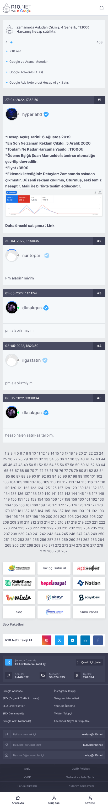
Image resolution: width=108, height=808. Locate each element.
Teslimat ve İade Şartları (81, 777)
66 (11, 470)
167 (28, 505)
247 (79, 534)
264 (101, 539)
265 (8, 545)
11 (38, 453)
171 (54, 505)
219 (81, 522)
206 (92, 516)
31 (36, 459)
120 (13, 488)
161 (87, 499)
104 (12, 482)
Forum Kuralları (27, 785)
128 (67, 488)
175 (80, 505)
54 (51, 465)
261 (79, 539)
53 (46, 465)
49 (26, 465)
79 (76, 470)
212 (33, 522)
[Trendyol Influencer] (19, 597)
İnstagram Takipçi (65, 690)
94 (54, 476)
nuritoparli (32, 255)
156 (54, 499)
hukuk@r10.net (93, 744)
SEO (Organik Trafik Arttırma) (21, 698)
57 (67, 465)
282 (64, 551)
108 (39, 482)
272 (58, 545)
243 (50, 534)
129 (74, 488)
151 (20, 499)
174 (74, 505)
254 (28, 539)
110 (53, 482)
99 (80, 476)
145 (81, 493)
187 (60, 511)
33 (46, 459)
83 (96, 470)
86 (13, 476)
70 (32, 470)
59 (77, 465)
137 (27, 493)
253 (21, 539)
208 (6, 522)
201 (56, 516)
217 (67, 522)
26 (10, 459)
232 (72, 528)
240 (28, 534)
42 (92, 459)
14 (52, 453)
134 (7, 493)
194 (8, 516)
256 (43, 539)
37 (67, 459)
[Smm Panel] (89, 568)
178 (100, 505)
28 (20, 459)
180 (14, 511)
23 (96, 453)
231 (65, 528)
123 (33, 488)
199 (42, 516)
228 (43, 528)
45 (5, 465)
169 (42, 505)
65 (6, 470)
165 (15, 505)
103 (6, 482)
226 (28, 528)
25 (5, 459)
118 (102, 482)
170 (48, 505)
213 (40, 522)
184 (40, 511)
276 (86, 545)
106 (26, 482)
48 (20, 465)
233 (79, 528)
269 (37, 545)
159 (74, 499)
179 (7, 511)
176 (87, 505)
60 (82, 465)
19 (76, 453)
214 (47, 522)
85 (8, 476)
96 (65, 476)
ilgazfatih (31, 360)
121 (20, 488)
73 (46, 470)
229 (50, 528)
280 (50, 551)
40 (82, 459)
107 (33, 482)
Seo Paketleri (13, 624)
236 (101, 528)
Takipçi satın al (54, 568)
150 (14, 499)
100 (86, 476)
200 (49, 516)
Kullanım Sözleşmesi (81, 785)
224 (14, 528)
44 (103, 459)
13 (48, 453)
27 (15, 459)
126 (54, 488)
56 (62, 465)
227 (36, 528)
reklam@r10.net (92, 734)
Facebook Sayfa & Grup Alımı (72, 721)
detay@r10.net (93, 755)
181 (20, 511)
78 (71, 470)
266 (15, 545)
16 (62, 453)
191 (87, 511)
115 (84, 482)
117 (96, 482)
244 (57, 534)
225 (21, 528)
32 (41, 459)
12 (43, 453)
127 (60, 488)
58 (72, 465)
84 (101, 470)
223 (6, 528)
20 (81, 453)
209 (13, 522)
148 (101, 493)
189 (74, 511)
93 (49, 476)
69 (27, 470)
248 (86, 534)
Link (51, 226)
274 (72, 545)
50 (31, 465)
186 (54, 511)
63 (98, 465)
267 (23, 545)
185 (47, 511)
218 (74, 522)
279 (43, 551)
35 (57, 459)
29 (26, 459)
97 (70, 476)
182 (27, 511)
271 (51, 545)
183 (33, 511)
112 (65, 482)
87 (18, 476)
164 (8, 505)
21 (86, 453)
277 (93, 545)
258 (57, 539)
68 (22, 470)
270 (44, 545)
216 (60, 522)
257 (50, 539)
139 (41, 493)
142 (60, 493)
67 (17, 470)
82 (91, 470)
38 (72, 459)
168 (35, 505)
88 (23, 476)
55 (57, 465)
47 (15, 465)
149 (7, 499)
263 (93, 539)
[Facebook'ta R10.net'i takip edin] (98, 640)
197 (28, 516)
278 (100, 545)
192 (94, 511)
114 (77, 482)
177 (93, 505)
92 (44, 476)
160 (81, 499)
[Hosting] (89, 583)
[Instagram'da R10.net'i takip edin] (46, 640)
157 (60, 499)
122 (26, 488)
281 (57, 551)
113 (71, 482)
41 (87, 459)
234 (86, 528)
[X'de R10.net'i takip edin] (59, 640)
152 (27, 499)
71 (37, 470)
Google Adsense (13, 690)
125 (47, 488)
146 (88, 493)
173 (68, 505)
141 (54, 493)
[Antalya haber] (19, 568)
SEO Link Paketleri (14, 705)
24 (101, 453)
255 (36, 539)
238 (14, 534)
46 (10, 465)
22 (91, 453)
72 (42, 470)
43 (98, 459)
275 (79, 545)
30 (31, 459)
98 (75, 476)
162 (94, 499)
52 (41, 465)
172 (61, 505)
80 (81, 470)
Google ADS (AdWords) (17, 721)
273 (65, 545)
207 (100, 516)
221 (95, 522)
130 (81, 488)
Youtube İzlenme (64, 705)
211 (26, 522)
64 (103, 465)
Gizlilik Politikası (81, 768)
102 (99, 476)
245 (65, 534)
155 (47, 499)
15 (57, 453)
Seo (19, 612)
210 (20, 522)
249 (94, 534)
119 (6, 488)
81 (86, 470)
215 (54, 522)
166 (22, 505)
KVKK (27, 777)
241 (36, 534)
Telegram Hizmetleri (66, 698)
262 (86, 539)
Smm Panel (89, 612)
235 (94, 528)
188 (67, 511)
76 (61, 470)
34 (51, 459)
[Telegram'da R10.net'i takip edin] (72, 640)
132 (94, 488)
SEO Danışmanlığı (13, 713)
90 (34, 476)
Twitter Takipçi (63, 713)
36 (62, 459)
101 (92, 476)
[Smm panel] (19, 583)
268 (30, 545)
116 (90, 482)
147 (94, 493)
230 (58, 528)
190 (81, 511)
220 (88, 522)
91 (39, 476)
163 (101, 499)
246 (72, 534)
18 (71, 453)
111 (59, 482)
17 (66, 453)
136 (20, 493)
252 (13, 539)
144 (74, 493)
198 (35, 516)
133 (101, 488)
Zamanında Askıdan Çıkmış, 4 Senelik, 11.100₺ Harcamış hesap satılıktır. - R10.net (17, 8)
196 (22, 516)
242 (43, 534)
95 (59, 476)
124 (40, 488)
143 (67, 493)
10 (34, 453)
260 (72, 539)
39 (77, 459)
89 (28, 476)
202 (63, 516)
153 (33, 499)
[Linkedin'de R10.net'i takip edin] (85, 640)
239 (21, 534)
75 (56, 470)
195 (15, 516)
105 (19, 482)
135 (14, 493)
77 (66, 470)
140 (47, 493)
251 (6, 539)
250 (101, 534)
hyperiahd (32, 114)
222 (102, 522)
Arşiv (27, 768)
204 (78, 516)
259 (65, 539)
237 (7, 534)
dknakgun (32, 307)
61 (87, 465)
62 (92, 465)
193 (101, 511)
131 (87, 488)
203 (70, 516)
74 (51, 470)
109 (46, 482)
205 (85, 516)
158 (67, 499)
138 (34, 493)
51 (36, 465)
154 (40, 499)
